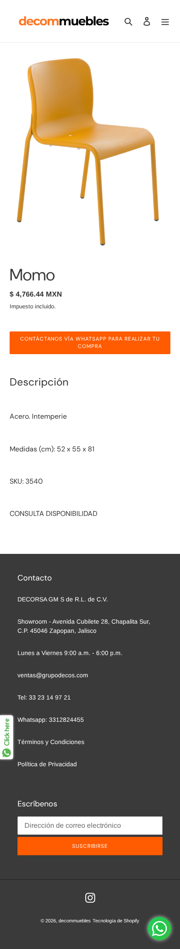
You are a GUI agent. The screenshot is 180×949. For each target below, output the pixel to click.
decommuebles (75, 920)
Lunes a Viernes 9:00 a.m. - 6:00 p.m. (69, 652)
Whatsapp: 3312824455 (50, 719)
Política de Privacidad (47, 764)
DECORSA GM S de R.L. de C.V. (62, 599)
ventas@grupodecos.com (52, 675)
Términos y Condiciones (50, 741)
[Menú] (165, 21)
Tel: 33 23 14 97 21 (44, 697)
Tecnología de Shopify (116, 920)
